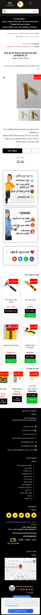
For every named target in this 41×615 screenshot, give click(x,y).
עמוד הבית (35, 33)
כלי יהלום (28, 490)
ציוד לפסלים (27, 471)
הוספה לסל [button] (30, 311)
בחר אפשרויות (10, 311)
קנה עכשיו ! (30, 315)
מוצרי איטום (28, 482)
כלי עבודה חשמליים (25, 487)
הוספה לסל (12, 151)
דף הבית (34, 522)
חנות (29, 522)
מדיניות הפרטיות (13, 605)
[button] (4, 78)
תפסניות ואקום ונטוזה (24, 465)
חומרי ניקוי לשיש (26, 493)
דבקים (29, 496)
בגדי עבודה (28, 498)
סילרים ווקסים (27, 473)
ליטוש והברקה (27, 484)
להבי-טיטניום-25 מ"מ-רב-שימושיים (20, 46)
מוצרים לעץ (28, 476)
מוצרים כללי (24, 33)
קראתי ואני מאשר (20, 611)
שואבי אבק (28, 468)
